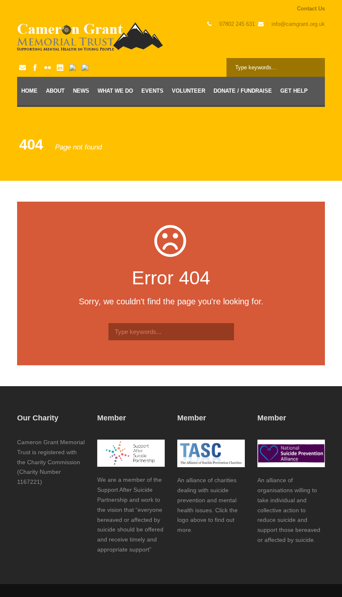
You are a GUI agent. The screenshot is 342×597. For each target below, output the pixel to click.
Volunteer (188, 91)
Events (152, 91)
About (55, 91)
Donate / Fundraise (243, 91)
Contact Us (311, 8)
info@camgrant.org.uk (298, 24)
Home (29, 91)
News (81, 91)
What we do (115, 91)
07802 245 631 (237, 24)
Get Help (294, 91)
